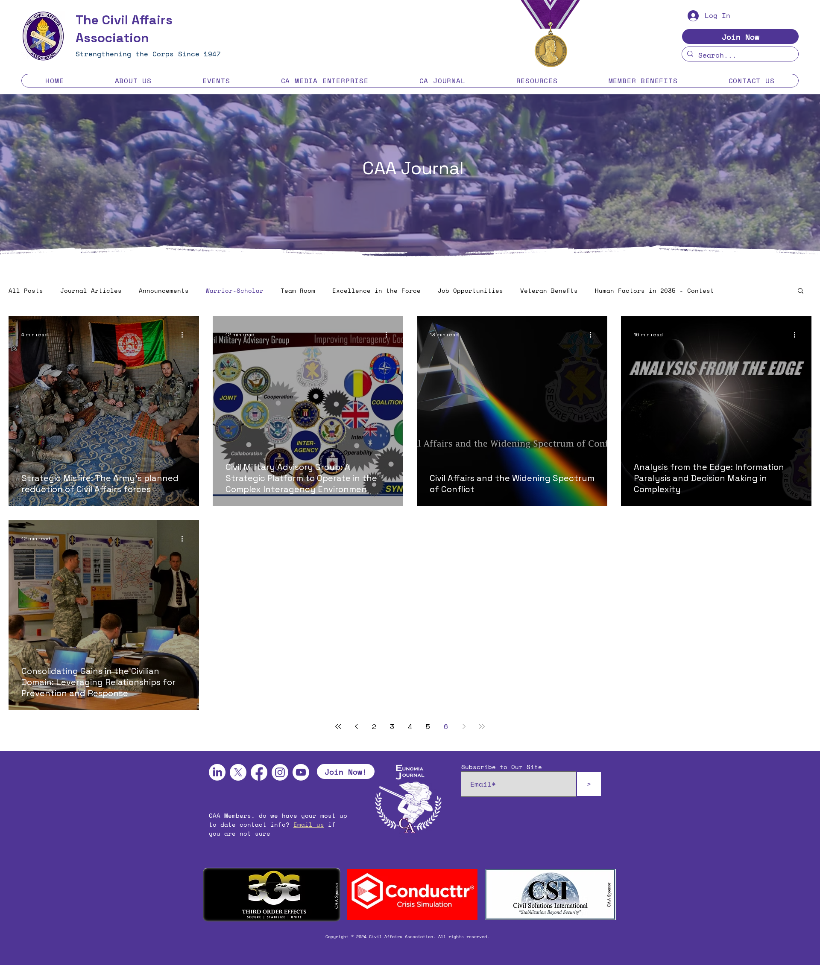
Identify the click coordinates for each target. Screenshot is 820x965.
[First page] (338, 726)
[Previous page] (356, 726)
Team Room (298, 290)
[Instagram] (280, 772)
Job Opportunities (470, 290)
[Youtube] (301, 772)
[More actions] (185, 334)
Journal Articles (91, 290)
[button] (133, 80)
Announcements (164, 290)
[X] (238, 772)
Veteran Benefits (549, 290)
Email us (308, 824)
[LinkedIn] (217, 772)
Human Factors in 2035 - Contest (654, 290)
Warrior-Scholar (235, 290)
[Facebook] (259, 772)
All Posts (26, 290)
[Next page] (464, 726)
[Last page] (481, 726)
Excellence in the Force (376, 290)
